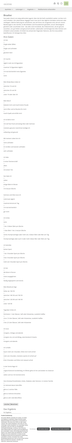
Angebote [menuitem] (30, 9)
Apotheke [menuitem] (8, 9)
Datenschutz (10, 441)
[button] (61, 3)
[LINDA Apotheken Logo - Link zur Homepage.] (66, 3)
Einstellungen (33, 429)
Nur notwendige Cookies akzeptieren (60, 429)
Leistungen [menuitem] (19, 9)
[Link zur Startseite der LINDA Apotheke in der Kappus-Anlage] (8, 3)
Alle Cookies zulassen (43, 429)
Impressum (15, 441)
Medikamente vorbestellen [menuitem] (46, 9)
